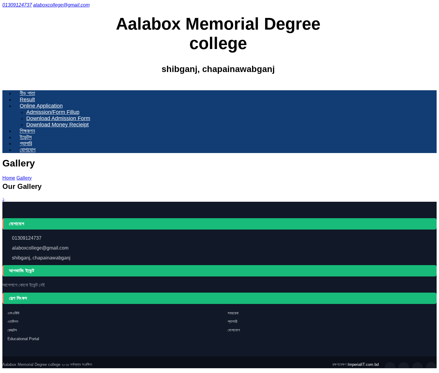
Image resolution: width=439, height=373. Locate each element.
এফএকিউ (13, 313)
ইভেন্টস (26, 137)
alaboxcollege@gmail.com (40, 247)
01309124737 (17, 4)
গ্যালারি (26, 143)
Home (8, 178)
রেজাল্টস (12, 330)
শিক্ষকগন (27, 131)
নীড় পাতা (27, 93)
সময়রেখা (233, 313)
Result (27, 100)
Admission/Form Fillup (52, 112)
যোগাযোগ (28, 150)
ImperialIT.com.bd (363, 364)
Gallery (24, 178)
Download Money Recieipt (57, 125)
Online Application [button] (41, 106)
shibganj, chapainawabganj (41, 257)
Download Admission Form (58, 118)
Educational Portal (23, 339)
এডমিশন (12, 321)
